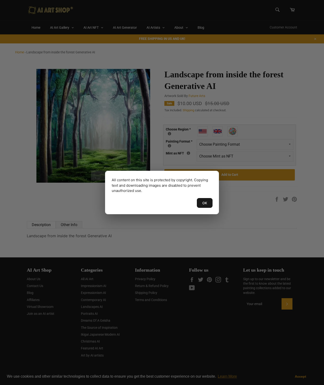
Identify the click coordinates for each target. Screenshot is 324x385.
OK (204, 203)
